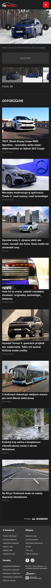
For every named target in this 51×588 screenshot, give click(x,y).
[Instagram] (32, 560)
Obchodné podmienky (34, 543)
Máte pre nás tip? (9, 580)
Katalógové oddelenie (11, 573)
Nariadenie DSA (9, 554)
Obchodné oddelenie (11, 570)
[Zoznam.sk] (31, 574)
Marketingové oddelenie (12, 577)
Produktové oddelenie (11, 566)
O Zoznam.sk (8, 530)
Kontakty (7, 560)
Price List (29, 550)
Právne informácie (10, 536)
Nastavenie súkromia (11, 543)
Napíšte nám (7, 550)
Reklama (29, 530)
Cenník (28, 546)
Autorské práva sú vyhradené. (37, 568)
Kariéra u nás (8, 546)
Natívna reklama (32, 554)
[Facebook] (27, 560)
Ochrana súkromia (10, 539)
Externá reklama (32, 539)
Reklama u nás (31, 536)
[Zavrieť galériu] (46, 5)
